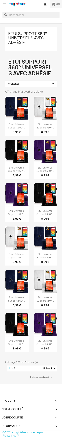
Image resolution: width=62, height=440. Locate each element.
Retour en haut (42, 377)
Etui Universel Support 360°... (16, 126)
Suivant (49, 368)
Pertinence (31, 84)
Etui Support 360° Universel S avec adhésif (27, 38)
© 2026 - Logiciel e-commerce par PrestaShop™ (22, 434)
